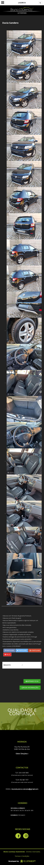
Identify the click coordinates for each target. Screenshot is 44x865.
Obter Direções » (22, 754)
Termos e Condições (22, 856)
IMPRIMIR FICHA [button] (32, 681)
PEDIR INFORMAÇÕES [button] (30, 688)
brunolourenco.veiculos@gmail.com (25, 789)
